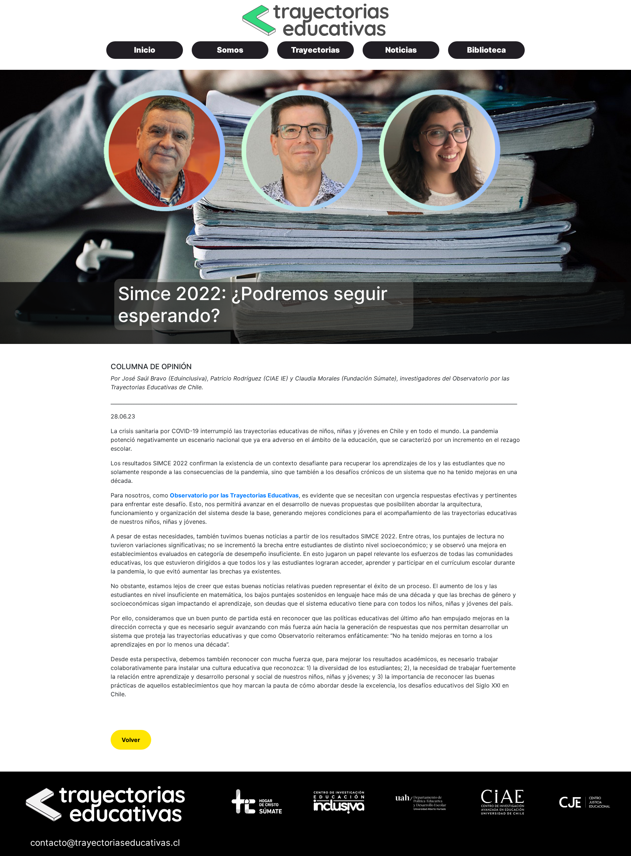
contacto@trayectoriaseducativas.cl (105, 842)
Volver (131, 739)
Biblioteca (486, 49)
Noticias (401, 49)
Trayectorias (315, 49)
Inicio (144, 49)
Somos (230, 49)
